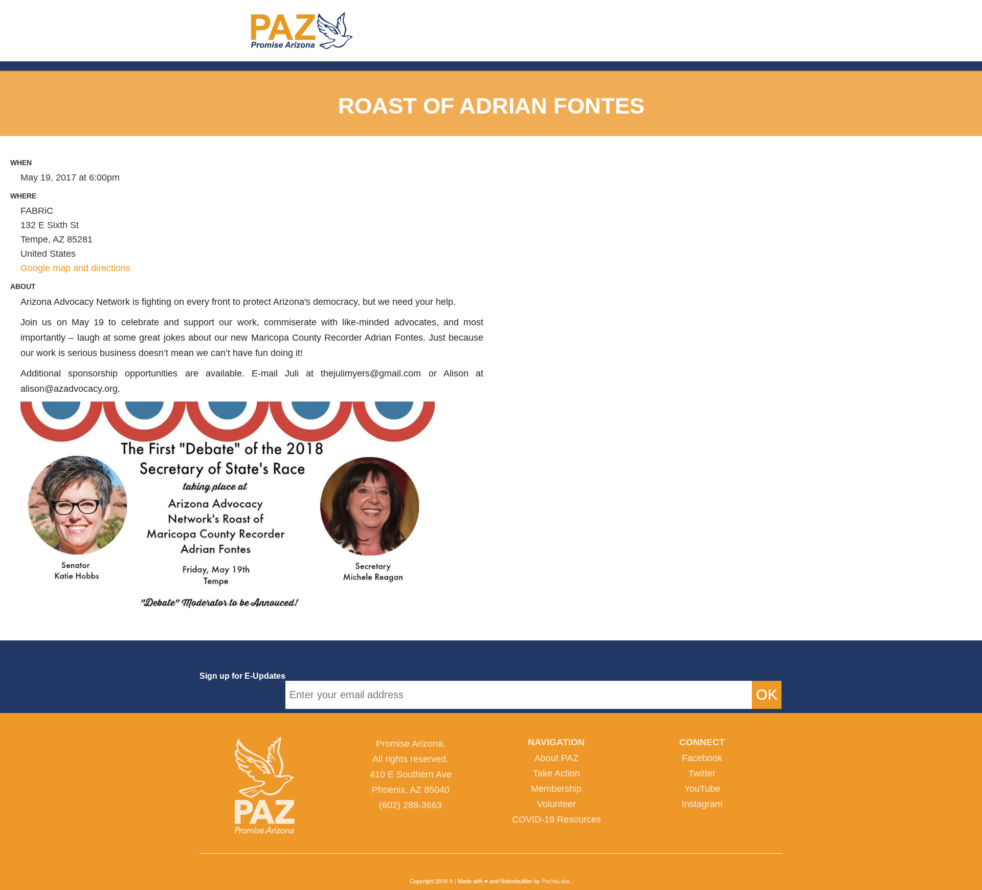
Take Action (556, 773)
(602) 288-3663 (410, 805)
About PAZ (556, 758)
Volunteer (556, 804)
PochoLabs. (556, 881)
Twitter (702, 773)
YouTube (702, 789)
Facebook (702, 758)
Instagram (702, 804)
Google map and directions (75, 268)
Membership (556, 789)
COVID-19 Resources (556, 819)
